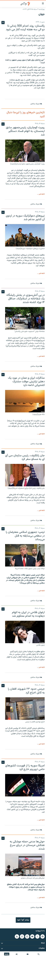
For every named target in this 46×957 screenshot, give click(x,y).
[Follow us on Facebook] (42, 936)
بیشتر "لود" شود (23, 919)
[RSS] (17, 936)
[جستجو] (38, 954)
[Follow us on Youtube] (32, 936)
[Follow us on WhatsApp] (22, 936)
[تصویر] (27, 954)
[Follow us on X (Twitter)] (37, 936)
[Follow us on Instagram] (27, 936)
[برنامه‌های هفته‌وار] (16, 954)
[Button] (36, 103)
